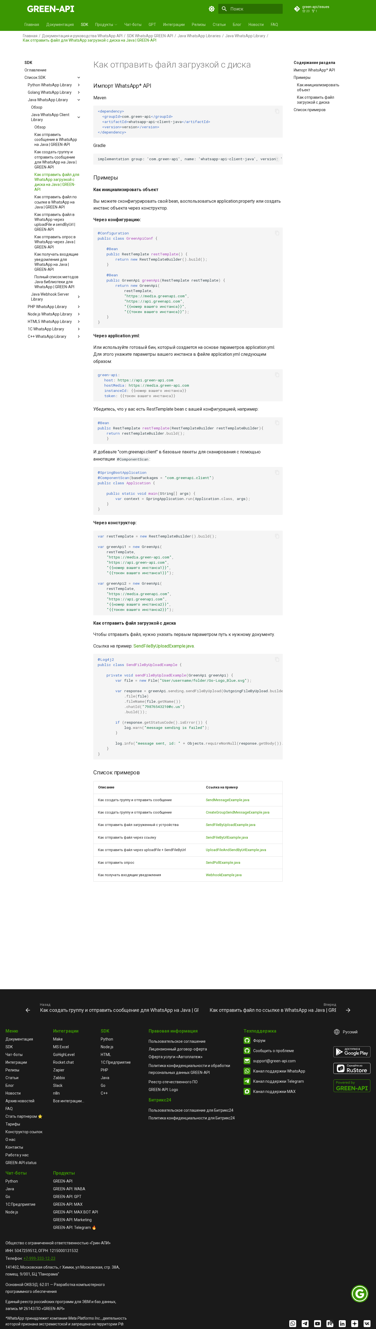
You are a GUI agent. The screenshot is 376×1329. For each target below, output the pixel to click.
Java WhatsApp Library (245, 36)
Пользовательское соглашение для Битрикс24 (191, 1110)
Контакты (14, 1147)
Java (105, 1078)
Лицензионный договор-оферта (178, 1049)
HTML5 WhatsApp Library (50, 321)
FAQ (274, 24)
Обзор (36, 107)
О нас (10, 1139)
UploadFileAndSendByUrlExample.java (236, 850)
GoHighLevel (64, 1054)
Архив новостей (20, 1101)
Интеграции (174, 24)
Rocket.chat (63, 1062)
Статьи (219, 24)
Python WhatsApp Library (50, 85)
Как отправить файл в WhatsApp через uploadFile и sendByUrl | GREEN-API (54, 222)
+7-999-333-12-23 (39, 1258)
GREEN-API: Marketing (72, 1220)
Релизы (199, 24)
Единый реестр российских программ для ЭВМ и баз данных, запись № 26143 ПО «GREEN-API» (61, 1305)
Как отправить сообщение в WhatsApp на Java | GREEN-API (55, 139)
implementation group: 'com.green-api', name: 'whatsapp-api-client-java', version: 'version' (190, 158)
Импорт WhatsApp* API (314, 70)
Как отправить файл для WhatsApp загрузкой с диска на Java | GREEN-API (56, 182)
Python (107, 1039)
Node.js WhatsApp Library (50, 314)
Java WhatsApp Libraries (199, 36)
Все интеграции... (68, 1101)
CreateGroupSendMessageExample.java (237, 812)
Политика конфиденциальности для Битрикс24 (192, 1118)
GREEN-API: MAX (68, 1204)
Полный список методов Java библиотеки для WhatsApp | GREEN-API (56, 282)
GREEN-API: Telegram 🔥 (74, 1227)
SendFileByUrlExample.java (227, 837)
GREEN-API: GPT (67, 1196)
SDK (84, 24)
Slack (57, 1085)
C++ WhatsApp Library (47, 336)
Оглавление (35, 70)
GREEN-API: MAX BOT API (75, 1212)
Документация (60, 24)
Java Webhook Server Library (50, 296)
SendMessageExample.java (227, 800)
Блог (237, 24)
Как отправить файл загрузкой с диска (315, 100)
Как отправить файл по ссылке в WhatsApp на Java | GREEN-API (55, 202)
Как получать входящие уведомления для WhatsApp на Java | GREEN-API (56, 262)
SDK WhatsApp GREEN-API (150, 36)
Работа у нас (17, 1155)
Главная (31, 24)
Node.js (107, 1047)
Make (58, 1039)
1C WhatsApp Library (46, 329)
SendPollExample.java (223, 862)
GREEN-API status (21, 1162)
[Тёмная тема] (211, 8)
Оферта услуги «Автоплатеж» (176, 1057)
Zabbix (59, 1078)
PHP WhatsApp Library (47, 306)
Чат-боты (132, 24)
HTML (106, 1054)
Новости (256, 24)
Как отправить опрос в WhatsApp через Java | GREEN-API (55, 242)
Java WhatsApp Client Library (50, 117)
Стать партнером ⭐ (24, 1116)
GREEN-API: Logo (163, 1089)
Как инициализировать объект (318, 87)
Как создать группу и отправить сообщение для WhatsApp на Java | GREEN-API (55, 159)
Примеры (302, 77)
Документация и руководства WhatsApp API (82, 36)
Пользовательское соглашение (177, 1041)
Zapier (58, 1070)
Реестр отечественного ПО (173, 1082)
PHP (104, 1070)
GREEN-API (62, 1181)
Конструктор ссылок (24, 1132)
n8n (56, 1093)
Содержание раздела (314, 62)
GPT (152, 24)
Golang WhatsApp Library (50, 92)
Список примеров (310, 110)
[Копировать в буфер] (277, 111)
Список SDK (34, 77)
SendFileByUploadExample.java (163, 646)
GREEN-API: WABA (69, 1189)
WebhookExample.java (224, 875)
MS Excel (61, 1047)
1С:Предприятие (116, 1062)
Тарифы (13, 1124)
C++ (104, 1093)
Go (103, 1085)
